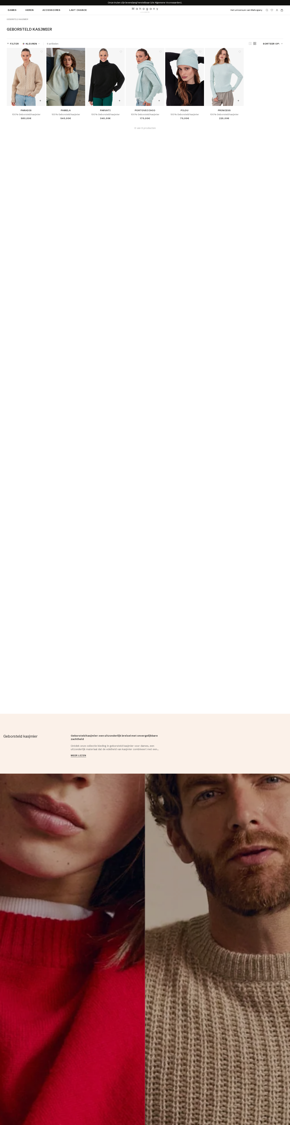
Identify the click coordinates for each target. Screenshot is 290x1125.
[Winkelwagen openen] (282, 10)
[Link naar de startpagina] (145, 10)
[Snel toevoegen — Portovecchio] (159, 100)
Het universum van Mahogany (246, 10)
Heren (29, 10)
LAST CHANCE (78, 10)
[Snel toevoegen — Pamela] (80, 100)
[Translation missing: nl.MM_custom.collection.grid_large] (250, 43)
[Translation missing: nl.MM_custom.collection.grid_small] (254, 43)
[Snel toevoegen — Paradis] (40, 100)
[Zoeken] (267, 10)
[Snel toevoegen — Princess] (238, 100)
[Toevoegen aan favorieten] (41, 51)
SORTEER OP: (271, 43)
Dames (12, 10)
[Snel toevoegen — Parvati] (119, 100)
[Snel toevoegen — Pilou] (198, 100)
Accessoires (51, 10)
